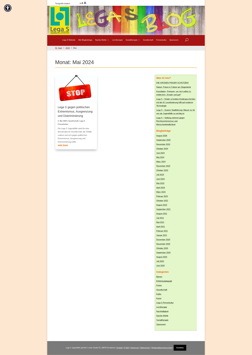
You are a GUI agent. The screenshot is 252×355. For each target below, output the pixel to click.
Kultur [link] (158, 294)
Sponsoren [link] (173, 40)
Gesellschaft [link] (148, 40)
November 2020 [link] (163, 244)
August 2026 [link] (161, 136)
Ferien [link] (159, 285)
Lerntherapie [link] (117, 40)
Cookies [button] (180, 348)
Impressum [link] (134, 348)
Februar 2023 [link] (162, 196)
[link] (59, 48)
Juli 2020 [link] (160, 261)
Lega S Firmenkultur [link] (165, 303)
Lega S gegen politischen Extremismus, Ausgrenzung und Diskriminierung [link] (75, 111)
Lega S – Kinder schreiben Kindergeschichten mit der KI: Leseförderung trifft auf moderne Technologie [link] (175, 102)
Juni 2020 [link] (160, 265)
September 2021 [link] (163, 209)
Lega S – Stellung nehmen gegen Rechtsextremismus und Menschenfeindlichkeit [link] (170, 121)
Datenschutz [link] (145, 348)
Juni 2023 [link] (160, 179)
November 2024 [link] (163, 144)
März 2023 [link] (161, 192)
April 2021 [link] (160, 226)
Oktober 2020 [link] (162, 248)
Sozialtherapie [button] (131, 40)
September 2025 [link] (163, 140)
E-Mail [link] (126, 348)
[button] (249, 336)
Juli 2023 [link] (160, 174)
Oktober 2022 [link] (162, 200)
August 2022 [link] (161, 205)
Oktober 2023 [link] (162, 170)
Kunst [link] (158, 298)
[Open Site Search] (186, 40)
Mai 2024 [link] (160, 157)
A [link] (80, 3)
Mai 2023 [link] (160, 183)
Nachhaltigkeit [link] (162, 311)
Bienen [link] (159, 277)
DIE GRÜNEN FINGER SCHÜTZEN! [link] (172, 83)
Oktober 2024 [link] (162, 149)
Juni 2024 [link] (160, 153)
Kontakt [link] (120, 348)
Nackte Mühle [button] (101, 40)
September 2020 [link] (163, 252)
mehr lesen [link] (63, 145)
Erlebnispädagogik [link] (164, 281)
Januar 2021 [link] (161, 235)
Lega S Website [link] (68, 40)
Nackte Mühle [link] (162, 316)
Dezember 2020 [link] (163, 239)
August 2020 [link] (161, 257)
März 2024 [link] (161, 162)
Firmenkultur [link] (161, 40)
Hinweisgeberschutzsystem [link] (161, 348)
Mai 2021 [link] (160, 222)
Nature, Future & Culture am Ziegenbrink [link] (173, 87)
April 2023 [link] (160, 187)
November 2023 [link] (163, 166)
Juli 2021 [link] (160, 218)
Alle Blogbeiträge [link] (85, 40)
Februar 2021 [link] (162, 231)
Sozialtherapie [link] (162, 320)
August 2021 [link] (161, 213)
